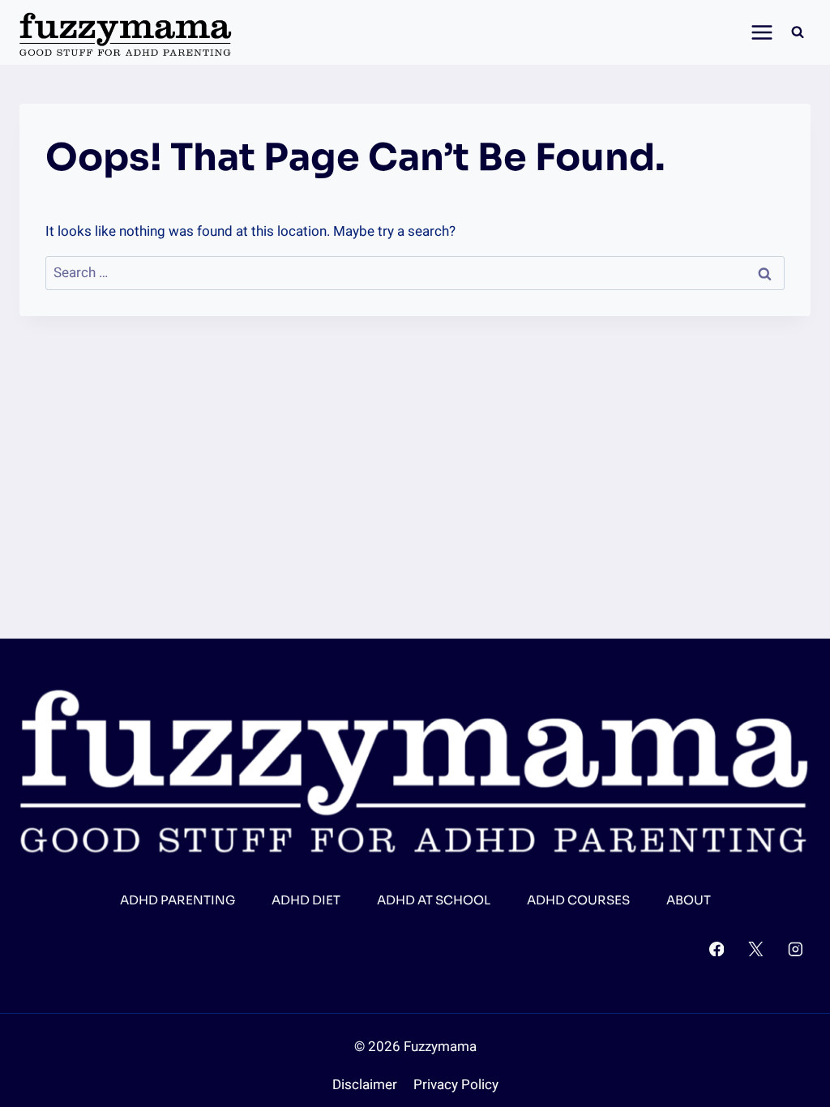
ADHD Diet (306, 900)
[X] (756, 949)
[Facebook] (716, 949)
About (688, 900)
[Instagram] (796, 949)
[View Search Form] (798, 32)
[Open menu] (757, 32)
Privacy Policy (455, 1085)
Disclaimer (364, 1085)
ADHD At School (433, 900)
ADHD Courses (578, 900)
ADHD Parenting (177, 900)
